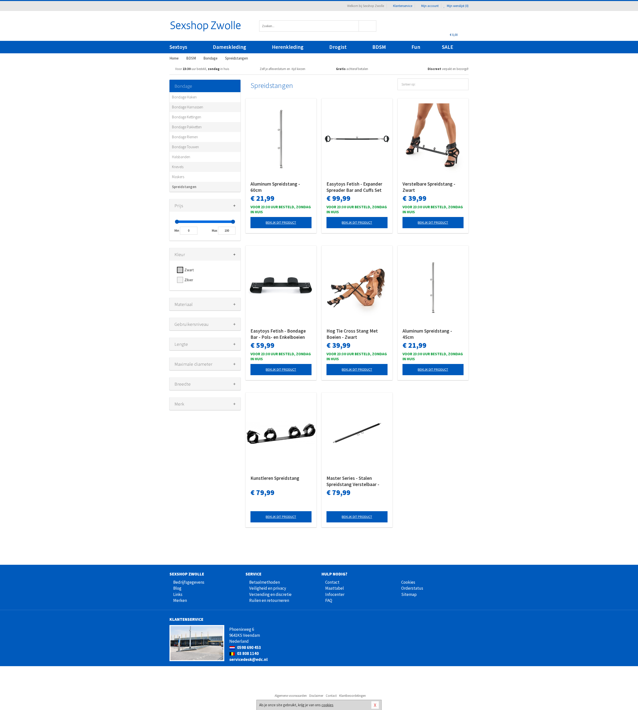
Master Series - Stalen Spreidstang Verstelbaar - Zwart (352, 481)
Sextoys (178, 47)
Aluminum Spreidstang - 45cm (427, 334)
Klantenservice (402, 6)
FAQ (328, 600)
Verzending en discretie (270, 594)
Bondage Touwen (185, 146)
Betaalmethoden (264, 582)
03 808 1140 (247, 653)
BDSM (379, 47)
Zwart (189, 270)
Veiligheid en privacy (267, 588)
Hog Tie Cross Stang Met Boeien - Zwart (352, 334)
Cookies (408, 582)
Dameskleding (229, 47)
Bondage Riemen (185, 137)
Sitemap (409, 594)
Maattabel (334, 588)
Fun (415, 47)
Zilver (188, 280)
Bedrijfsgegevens (188, 582)
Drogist (338, 47)
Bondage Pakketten (187, 127)
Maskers (178, 176)
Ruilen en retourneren (269, 600)
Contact (332, 582)
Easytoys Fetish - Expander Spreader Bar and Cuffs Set (354, 187)
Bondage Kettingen (186, 117)
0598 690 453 (248, 647)
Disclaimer (316, 696)
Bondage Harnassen (187, 107)
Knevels (177, 166)
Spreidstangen (184, 186)
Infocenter (334, 594)
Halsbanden (181, 156)
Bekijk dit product (281, 222)
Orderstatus (412, 588)
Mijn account (430, 6)
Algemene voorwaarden (291, 696)
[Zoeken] (368, 26)
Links (177, 594)
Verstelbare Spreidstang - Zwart (428, 187)
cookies (327, 705)
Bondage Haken (184, 97)
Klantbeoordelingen (352, 696)
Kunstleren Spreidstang (274, 478)
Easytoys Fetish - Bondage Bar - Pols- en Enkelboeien (278, 334)
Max (214, 230)
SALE (447, 47)
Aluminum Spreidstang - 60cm (275, 187)
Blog (177, 588)
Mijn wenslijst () (457, 6)
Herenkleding (288, 47)
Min (176, 230)
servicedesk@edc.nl (248, 659)
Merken (180, 600)
